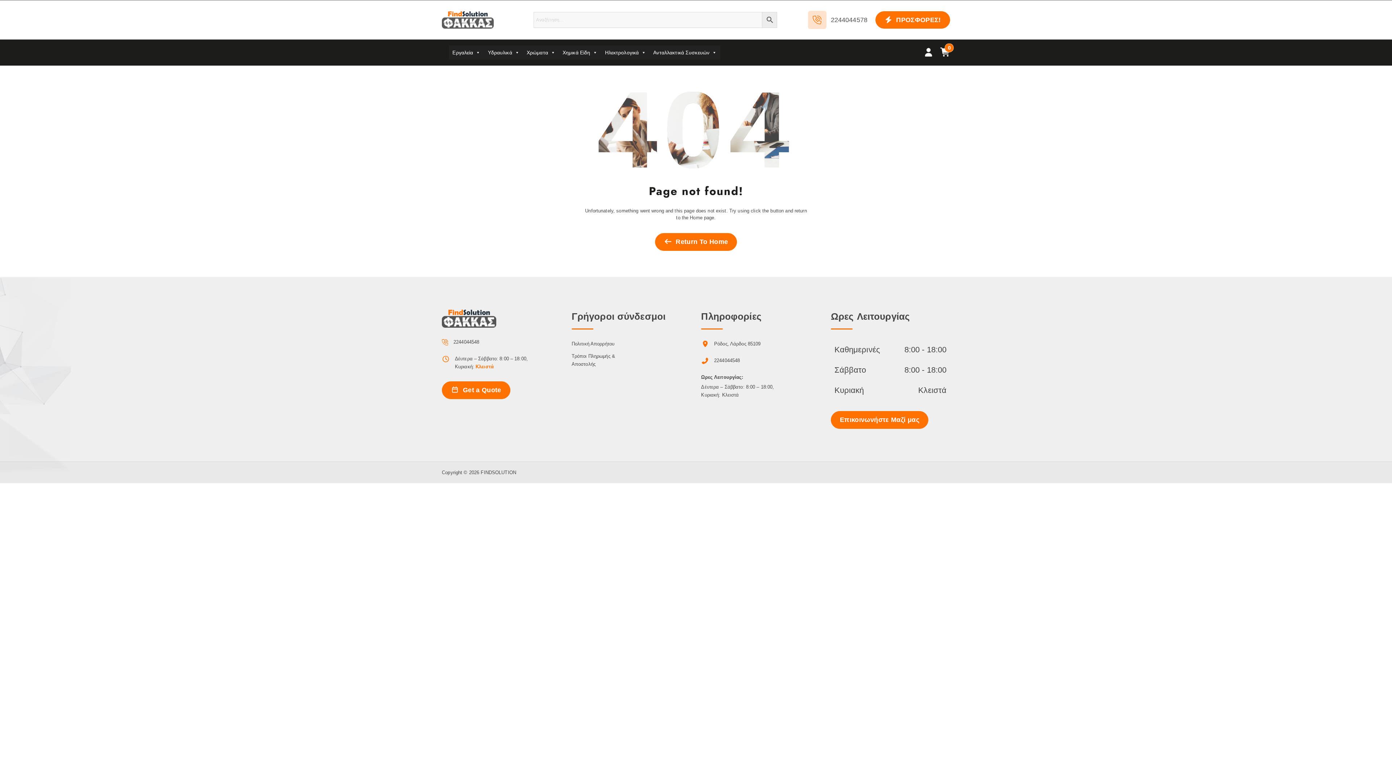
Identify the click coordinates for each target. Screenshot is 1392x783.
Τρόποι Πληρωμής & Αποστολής (593, 360)
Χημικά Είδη (576, 52)
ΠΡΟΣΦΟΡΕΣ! (917, 20)
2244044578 (849, 20)
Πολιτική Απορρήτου (593, 344)
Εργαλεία (462, 52)
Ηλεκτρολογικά (622, 52)
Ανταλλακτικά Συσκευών (681, 52)
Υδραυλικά (500, 52)
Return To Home (701, 241)
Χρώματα (537, 52)
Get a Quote (481, 390)
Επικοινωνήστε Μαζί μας (879, 419)
